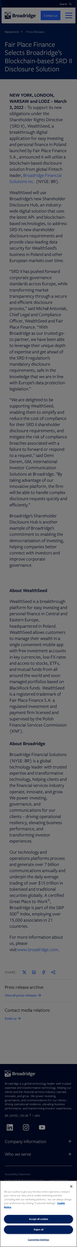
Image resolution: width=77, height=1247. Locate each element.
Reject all (38, 1229)
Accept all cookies (38, 1219)
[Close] (71, 1186)
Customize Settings (38, 1239)
